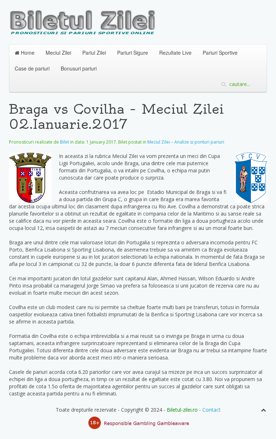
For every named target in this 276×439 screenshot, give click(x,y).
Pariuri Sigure (132, 52)
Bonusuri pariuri (79, 68)
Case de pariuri (32, 68)
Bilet (64, 142)
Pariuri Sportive (220, 52)
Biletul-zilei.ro (182, 409)
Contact (211, 409)
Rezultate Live (175, 52)
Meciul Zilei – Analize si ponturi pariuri (185, 142)
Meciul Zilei (58, 52)
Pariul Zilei (94, 52)
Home (26, 52)
